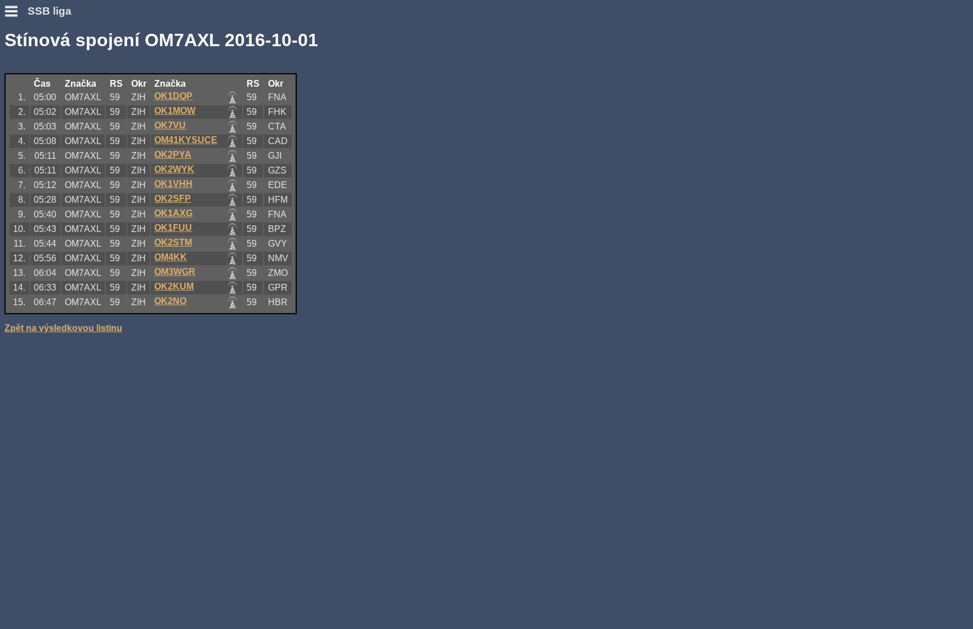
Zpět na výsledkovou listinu (63, 328)
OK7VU (170, 125)
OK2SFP (172, 198)
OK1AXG (173, 213)
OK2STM (173, 242)
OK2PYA (172, 154)
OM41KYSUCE (185, 140)
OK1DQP (173, 96)
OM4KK (170, 257)
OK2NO (170, 301)
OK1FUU (173, 228)
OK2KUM (174, 286)
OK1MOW (174, 110)
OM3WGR (174, 271)
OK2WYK (174, 169)
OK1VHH (173, 184)
